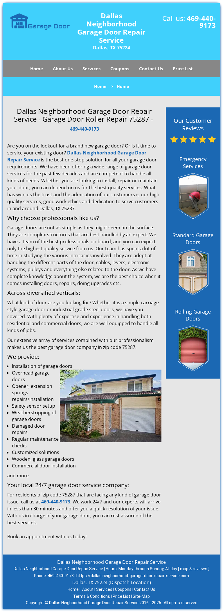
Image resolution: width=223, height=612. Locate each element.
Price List (183, 68)
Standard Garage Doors (192, 239)
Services (91, 68)
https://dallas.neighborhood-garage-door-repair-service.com (132, 575)
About (87, 589)
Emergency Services (192, 163)
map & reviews (194, 568)
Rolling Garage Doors (193, 315)
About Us (63, 68)
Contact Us (151, 68)
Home (36, 68)
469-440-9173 (201, 21)
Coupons (119, 68)
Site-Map (141, 596)
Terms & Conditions (91, 596)
